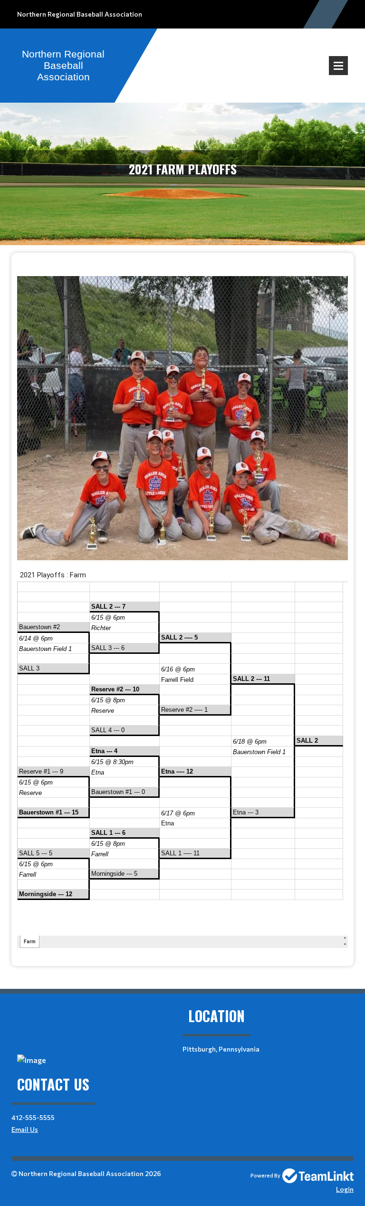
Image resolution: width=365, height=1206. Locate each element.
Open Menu (338, 65)
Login (345, 1189)
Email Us (24, 1129)
